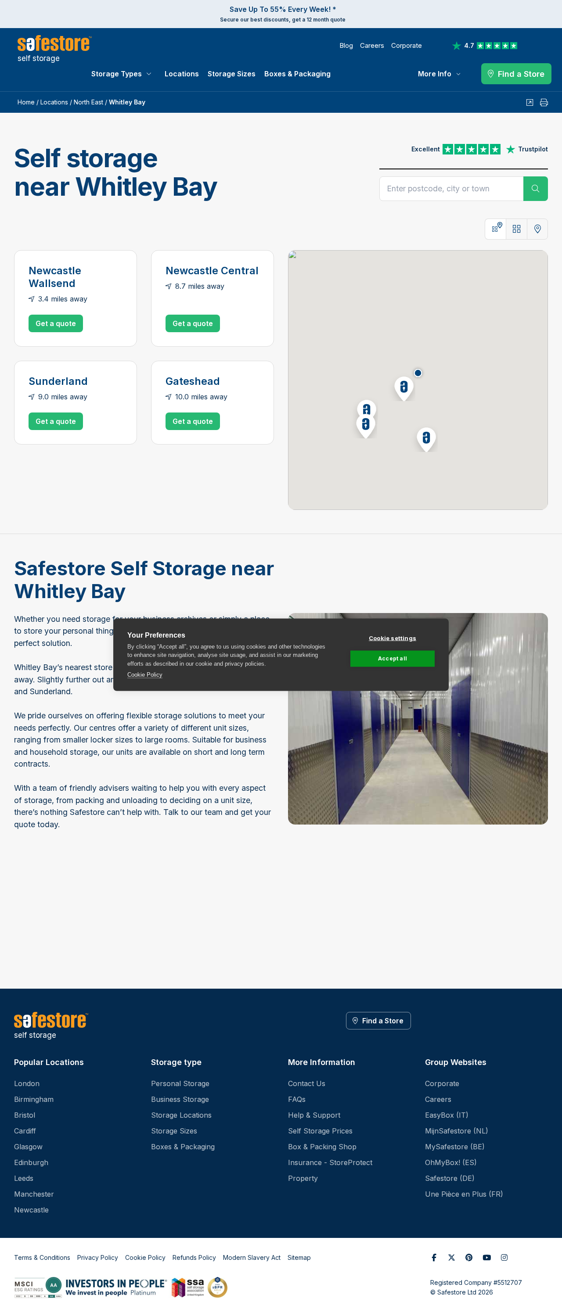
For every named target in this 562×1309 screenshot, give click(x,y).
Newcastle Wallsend (55, 277)
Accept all (392, 658)
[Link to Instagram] (504, 1257)
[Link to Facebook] (434, 1257)
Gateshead (193, 381)
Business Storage (180, 1099)
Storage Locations (181, 1115)
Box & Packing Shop (322, 1146)
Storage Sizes (232, 73)
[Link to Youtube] (486, 1257)
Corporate (406, 45)
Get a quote (56, 323)
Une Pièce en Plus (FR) (464, 1194)
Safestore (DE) (450, 1178)
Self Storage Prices (320, 1130)
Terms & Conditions (42, 1257)
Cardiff (25, 1130)
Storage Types (116, 73)
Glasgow (28, 1146)
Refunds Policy (194, 1257)
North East (88, 102)
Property (303, 1178)
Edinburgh (31, 1162)
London (27, 1083)
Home (26, 102)
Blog (346, 45)
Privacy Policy (97, 1257)
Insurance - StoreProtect (330, 1162)
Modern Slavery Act (252, 1257)
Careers (372, 45)
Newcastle (31, 1209)
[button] (401, 387)
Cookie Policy (144, 674)
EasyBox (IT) (446, 1115)
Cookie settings (392, 637)
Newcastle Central (212, 271)
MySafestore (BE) (455, 1146)
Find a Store (382, 1020)
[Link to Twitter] (451, 1257)
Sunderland (58, 381)
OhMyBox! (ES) (451, 1162)
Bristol (24, 1115)
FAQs (297, 1099)
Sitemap (299, 1257)
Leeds (23, 1178)
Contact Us (306, 1083)
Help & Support (314, 1115)
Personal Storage (180, 1083)
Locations (182, 73)
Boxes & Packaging (297, 73)
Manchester (34, 1194)
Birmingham (34, 1099)
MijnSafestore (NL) (456, 1130)
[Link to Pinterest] (469, 1257)
